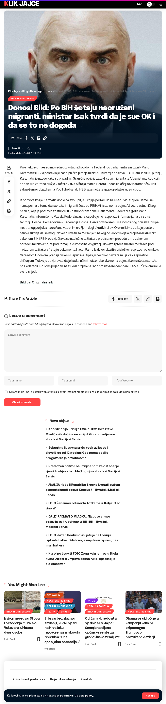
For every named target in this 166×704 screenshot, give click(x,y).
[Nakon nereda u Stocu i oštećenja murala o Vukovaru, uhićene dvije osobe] (22, 602)
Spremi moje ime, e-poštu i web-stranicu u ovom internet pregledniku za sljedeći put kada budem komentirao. (74, 391)
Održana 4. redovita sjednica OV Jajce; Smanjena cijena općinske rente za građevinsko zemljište (102, 628)
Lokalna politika (98, 606)
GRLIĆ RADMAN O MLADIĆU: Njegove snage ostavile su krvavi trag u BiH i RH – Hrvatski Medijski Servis (78, 522)
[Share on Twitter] (32, 138)
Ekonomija (54, 595)
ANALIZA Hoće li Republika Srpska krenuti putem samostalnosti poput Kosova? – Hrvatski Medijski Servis (83, 490)
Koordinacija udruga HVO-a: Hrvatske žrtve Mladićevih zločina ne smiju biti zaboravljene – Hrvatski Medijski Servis (80, 434)
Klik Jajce (21, 4)
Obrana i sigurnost (59, 606)
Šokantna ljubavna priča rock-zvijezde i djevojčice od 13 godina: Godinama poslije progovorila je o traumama (77, 453)
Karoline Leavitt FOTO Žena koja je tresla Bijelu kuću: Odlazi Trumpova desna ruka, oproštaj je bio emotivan (82, 559)
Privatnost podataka (59, 695)
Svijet (65, 612)
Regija (51, 612)
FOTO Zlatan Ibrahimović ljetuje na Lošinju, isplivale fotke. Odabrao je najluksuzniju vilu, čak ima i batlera (82, 540)
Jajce (91, 601)
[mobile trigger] (158, 4)
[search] (132, 4)
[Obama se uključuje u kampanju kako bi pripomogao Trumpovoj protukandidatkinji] (144, 602)
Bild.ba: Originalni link (36, 282)
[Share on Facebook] (26, 138)
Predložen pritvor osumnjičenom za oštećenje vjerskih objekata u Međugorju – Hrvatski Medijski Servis (83, 471)
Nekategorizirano (22, 98)
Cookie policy (84, 695)
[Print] (9, 211)
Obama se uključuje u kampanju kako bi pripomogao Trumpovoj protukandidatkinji (142, 628)
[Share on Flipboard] (39, 138)
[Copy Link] (45, 138)
